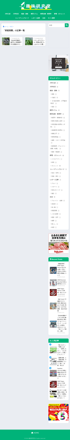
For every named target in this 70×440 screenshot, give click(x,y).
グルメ (54, 183)
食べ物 (54, 207)
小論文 (54, 97)
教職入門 (55, 133)
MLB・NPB (56, 173)
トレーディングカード (22, 18)
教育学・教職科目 (58, 117)
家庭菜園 (55, 210)
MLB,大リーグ (56, 190)
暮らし (54, 224)
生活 (44, 18)
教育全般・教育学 (45, 13)
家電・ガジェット (59, 13)
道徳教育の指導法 (57, 130)
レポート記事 (36, 18)
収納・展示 (55, 176)
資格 (53, 94)
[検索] (67, 25)
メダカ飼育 (55, 214)
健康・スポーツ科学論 (58, 141)
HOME (36, 433)
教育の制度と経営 (57, 121)
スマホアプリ (56, 159)
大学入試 (7, 13)
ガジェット (56, 165)
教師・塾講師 (56, 152)
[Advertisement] (58, 39)
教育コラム (34, 13)
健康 (53, 220)
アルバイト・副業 (57, 200)
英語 (53, 106)
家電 (53, 162)
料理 (53, 227)
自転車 (54, 204)
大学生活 (16, 13)
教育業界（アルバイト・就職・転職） (58, 147)
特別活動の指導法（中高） (57, 126)
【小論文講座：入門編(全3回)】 (58, 102)
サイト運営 (51, 18)
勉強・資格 (24, 13)
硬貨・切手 (55, 217)
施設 (53, 193)
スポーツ (55, 186)
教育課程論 (55, 137)
